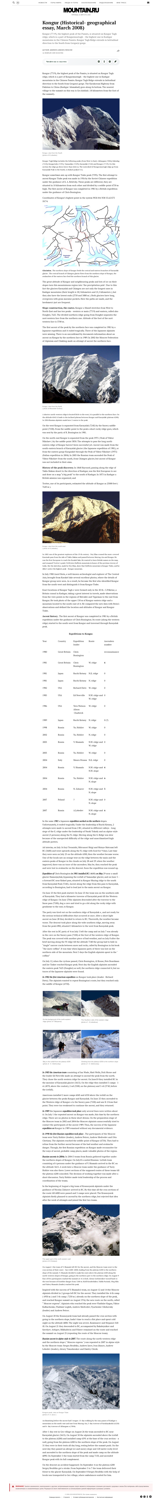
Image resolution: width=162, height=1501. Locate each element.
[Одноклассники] (104, 62)
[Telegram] (110, 62)
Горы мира (56, 3)
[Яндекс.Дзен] (115, 62)
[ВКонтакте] (99, 62)
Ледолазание (106, 3)
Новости (42, 3)
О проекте (66, 1497)
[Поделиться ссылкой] (118, 52)
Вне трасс (121, 3)
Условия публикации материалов (83, 1497)
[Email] (148, 3)
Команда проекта (54, 1497)
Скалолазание (88, 3)
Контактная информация (105, 1497)
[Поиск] (13, 2)
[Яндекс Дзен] (150, 1497)
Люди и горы (71, 3)
